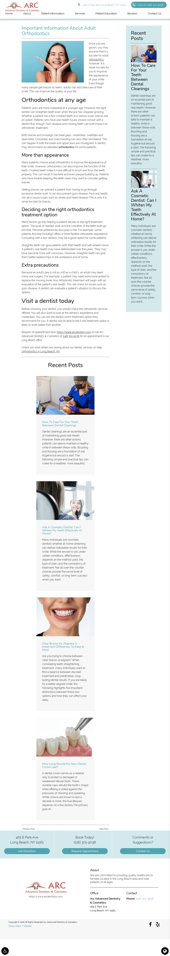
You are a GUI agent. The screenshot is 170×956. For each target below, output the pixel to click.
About (27, 13)
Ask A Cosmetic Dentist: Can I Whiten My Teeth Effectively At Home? (62, 530)
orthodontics (96, 59)
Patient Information (52, 13)
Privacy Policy (14, 926)
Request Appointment (84, 851)
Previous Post (29, 829)
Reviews (132, 13)
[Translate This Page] (165, 951)
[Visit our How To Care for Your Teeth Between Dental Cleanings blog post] (65, 395)
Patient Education (106, 13)
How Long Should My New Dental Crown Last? (64, 765)
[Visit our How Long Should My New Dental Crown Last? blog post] (65, 737)
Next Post (103, 829)
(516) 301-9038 (71, 336)
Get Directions (27, 851)
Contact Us (154, 13)
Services (80, 13)
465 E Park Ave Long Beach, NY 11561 (104, 4)
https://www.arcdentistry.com (74, 332)
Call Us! (150, 4)
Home (9, 13)
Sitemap (28, 926)
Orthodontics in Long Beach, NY (41, 351)
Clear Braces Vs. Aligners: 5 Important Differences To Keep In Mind (63, 647)
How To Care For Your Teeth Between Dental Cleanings (60, 423)
